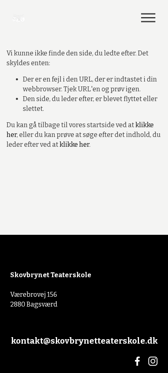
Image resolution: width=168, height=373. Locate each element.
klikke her (74, 144)
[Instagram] (153, 361)
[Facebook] (137, 361)
